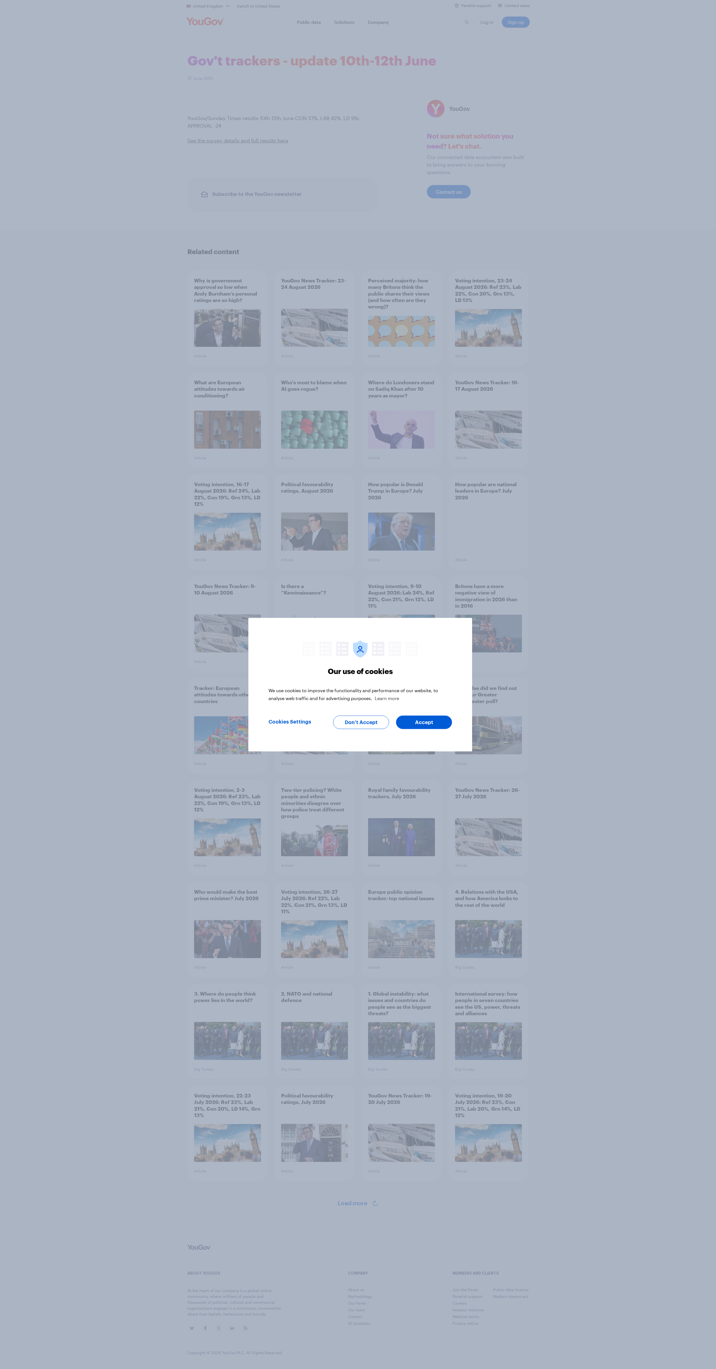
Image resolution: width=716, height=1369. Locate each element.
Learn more (387, 698)
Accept (424, 722)
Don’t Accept (361, 722)
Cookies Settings (289, 721)
